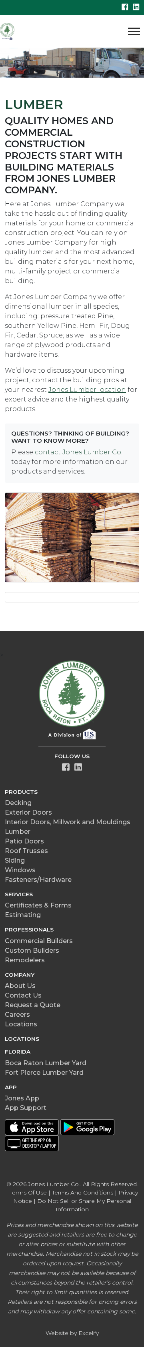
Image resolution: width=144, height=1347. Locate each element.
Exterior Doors (28, 812)
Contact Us (23, 995)
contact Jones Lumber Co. (78, 452)
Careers (17, 1014)
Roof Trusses (26, 851)
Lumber (17, 831)
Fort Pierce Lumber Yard (44, 1072)
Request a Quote (32, 1005)
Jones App (22, 1098)
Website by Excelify (72, 1333)
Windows (20, 870)
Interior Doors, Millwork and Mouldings (67, 822)
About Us (20, 986)
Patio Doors (24, 841)
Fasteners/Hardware (38, 879)
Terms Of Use (28, 1192)
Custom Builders (32, 950)
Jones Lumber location (87, 389)
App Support (25, 1108)
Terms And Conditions (82, 1192)
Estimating (23, 915)
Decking (18, 803)
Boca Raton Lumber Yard (45, 1063)
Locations (21, 1024)
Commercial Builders (39, 941)
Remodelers (25, 960)
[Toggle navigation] (134, 31)
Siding (15, 860)
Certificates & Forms (38, 905)
